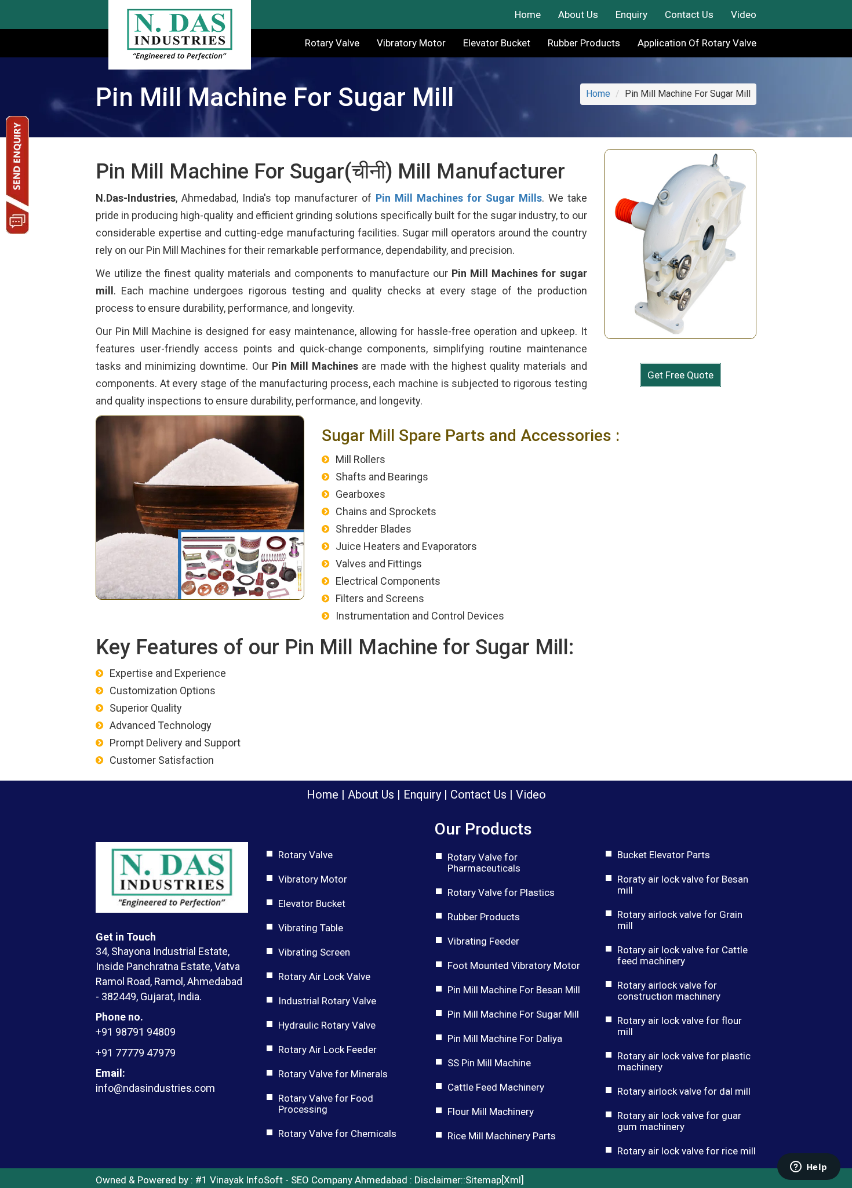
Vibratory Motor (411, 43)
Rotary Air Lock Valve (324, 976)
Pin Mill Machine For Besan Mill (513, 990)
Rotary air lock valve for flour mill (679, 1026)
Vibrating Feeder (483, 941)
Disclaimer (437, 1180)
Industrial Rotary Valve (327, 1001)
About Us (578, 14)
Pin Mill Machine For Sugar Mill (513, 1014)
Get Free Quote (680, 375)
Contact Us (689, 14)
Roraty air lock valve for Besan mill (682, 884)
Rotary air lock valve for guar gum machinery (679, 1121)
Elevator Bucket (496, 43)
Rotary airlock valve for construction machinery (668, 990)
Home (528, 14)
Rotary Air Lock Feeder (327, 1049)
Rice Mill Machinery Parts (501, 1136)
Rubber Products (584, 43)
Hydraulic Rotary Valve (327, 1025)
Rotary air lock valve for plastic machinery (684, 1061)
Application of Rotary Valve (697, 43)
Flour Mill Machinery (490, 1111)
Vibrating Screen (314, 952)
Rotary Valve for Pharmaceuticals (483, 862)
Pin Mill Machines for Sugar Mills (459, 198)
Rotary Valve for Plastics (501, 892)
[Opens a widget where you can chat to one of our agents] (808, 1167)
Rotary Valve (332, 43)
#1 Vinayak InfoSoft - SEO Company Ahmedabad (301, 1180)
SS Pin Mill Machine (489, 1063)
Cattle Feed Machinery (495, 1087)
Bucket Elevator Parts (663, 855)
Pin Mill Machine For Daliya (504, 1038)
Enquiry (631, 14)
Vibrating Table (310, 928)
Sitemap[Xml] (494, 1180)
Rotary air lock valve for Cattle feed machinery (682, 955)
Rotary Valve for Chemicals (337, 1133)
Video (743, 14)
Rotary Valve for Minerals (333, 1074)
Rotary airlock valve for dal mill (684, 1091)
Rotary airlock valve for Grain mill (679, 920)
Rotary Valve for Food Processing (325, 1103)
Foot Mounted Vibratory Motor (513, 965)
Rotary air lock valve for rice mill (686, 1151)
